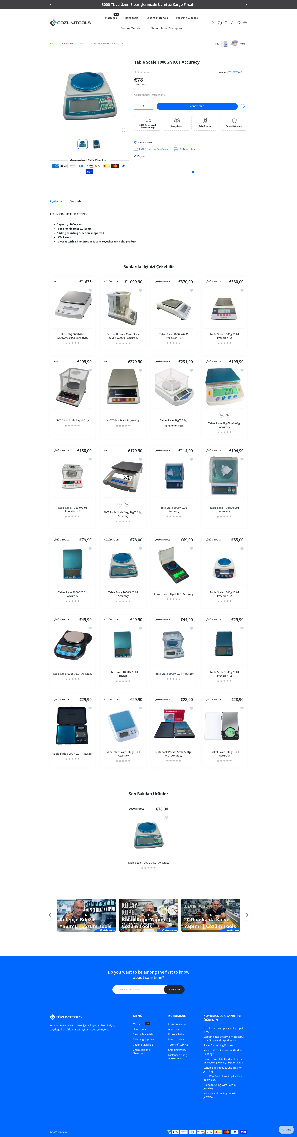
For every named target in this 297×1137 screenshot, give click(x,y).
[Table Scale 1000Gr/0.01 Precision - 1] (123, 645)
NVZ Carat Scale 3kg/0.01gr (72, 420)
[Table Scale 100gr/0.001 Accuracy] (225, 476)
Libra (81, 43)
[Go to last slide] (50, 915)
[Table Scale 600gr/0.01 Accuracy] (73, 645)
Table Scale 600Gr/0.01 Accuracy (72, 753)
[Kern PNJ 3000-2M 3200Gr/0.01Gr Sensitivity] (73, 307)
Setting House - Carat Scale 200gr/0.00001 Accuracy (123, 335)
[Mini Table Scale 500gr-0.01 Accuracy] (123, 725)
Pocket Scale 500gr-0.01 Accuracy (224, 753)
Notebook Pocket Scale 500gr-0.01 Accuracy (173, 753)
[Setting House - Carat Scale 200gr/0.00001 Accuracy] (123, 307)
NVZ (56, 361)
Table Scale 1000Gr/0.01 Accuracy (123, 593)
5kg (227, 414)
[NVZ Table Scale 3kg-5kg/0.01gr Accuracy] (123, 476)
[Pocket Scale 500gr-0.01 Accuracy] (225, 725)
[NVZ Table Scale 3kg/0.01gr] (123, 387)
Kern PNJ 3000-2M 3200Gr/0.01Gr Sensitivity (72, 335)
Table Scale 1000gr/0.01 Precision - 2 (174, 335)
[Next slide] (247, 915)
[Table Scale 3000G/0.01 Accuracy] (73, 566)
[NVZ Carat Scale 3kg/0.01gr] (73, 387)
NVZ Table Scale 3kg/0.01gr (123, 420)
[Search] (226, 23)
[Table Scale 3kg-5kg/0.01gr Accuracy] (225, 387)
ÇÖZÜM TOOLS (234, 72)
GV (55, 281)
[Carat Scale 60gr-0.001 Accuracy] (174, 566)
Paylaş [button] (141, 156)
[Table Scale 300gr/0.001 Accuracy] (174, 476)
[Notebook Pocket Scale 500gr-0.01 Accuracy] (174, 725)
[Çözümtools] (70, 22)
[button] (50, 4)
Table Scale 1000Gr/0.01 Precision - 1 (123, 673)
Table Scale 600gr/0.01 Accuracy (72, 673)
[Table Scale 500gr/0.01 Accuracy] (174, 645)
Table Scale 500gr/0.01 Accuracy (174, 673)
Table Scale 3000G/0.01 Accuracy (72, 593)
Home (53, 43)
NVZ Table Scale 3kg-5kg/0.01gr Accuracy (123, 514)
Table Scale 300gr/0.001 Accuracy (174, 509)
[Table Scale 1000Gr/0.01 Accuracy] (123, 566)
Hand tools (67, 43)
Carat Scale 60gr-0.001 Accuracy (173, 594)
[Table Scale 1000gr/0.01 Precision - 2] (174, 307)
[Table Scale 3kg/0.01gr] (174, 387)
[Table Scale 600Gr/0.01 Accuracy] (73, 725)
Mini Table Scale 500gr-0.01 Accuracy (123, 753)
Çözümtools (64, 1132)
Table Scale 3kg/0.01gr (174, 420)
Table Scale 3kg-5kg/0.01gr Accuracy (224, 424)
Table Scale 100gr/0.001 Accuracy (224, 509)
